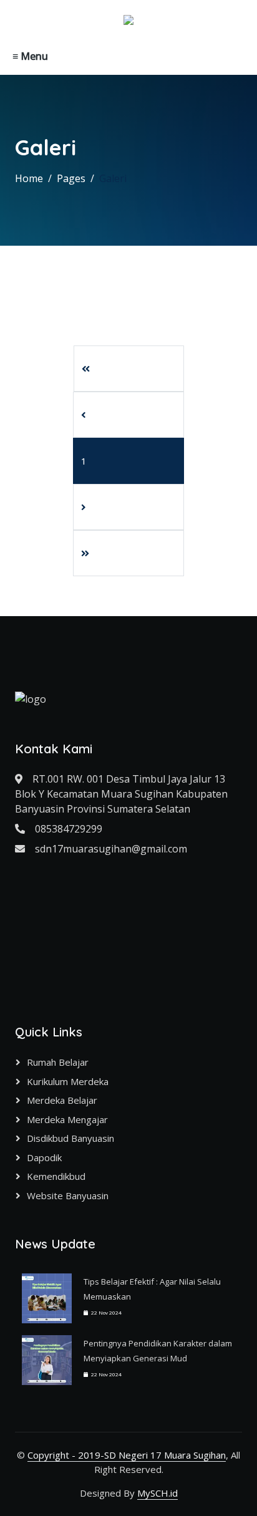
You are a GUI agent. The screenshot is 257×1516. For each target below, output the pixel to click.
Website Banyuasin (68, 1195)
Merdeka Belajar (62, 1100)
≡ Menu (30, 56)
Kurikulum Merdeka (68, 1081)
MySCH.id (157, 1493)
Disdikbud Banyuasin (70, 1138)
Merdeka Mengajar (67, 1119)
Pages (71, 178)
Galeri (113, 178)
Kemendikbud (56, 1176)
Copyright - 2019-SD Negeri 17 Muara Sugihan (126, 1455)
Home (29, 178)
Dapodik (44, 1157)
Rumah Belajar (58, 1062)
